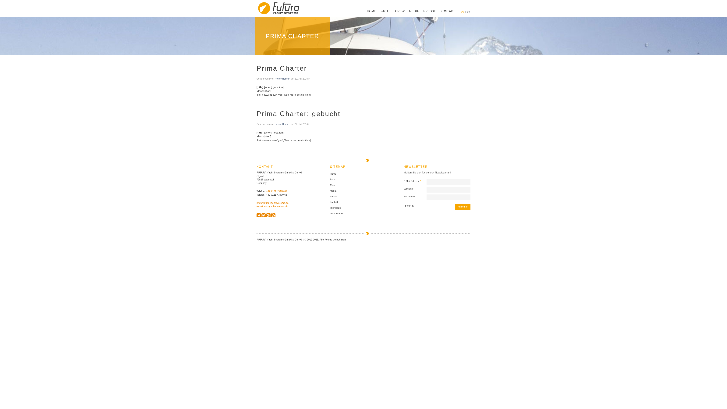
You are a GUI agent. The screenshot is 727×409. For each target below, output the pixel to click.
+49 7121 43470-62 (276, 191)
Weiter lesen (264, 98)
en (468, 11)
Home (371, 11)
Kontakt (448, 11)
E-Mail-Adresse (412, 181)
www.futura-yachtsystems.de (272, 206)
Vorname (409, 188)
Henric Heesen (282, 78)
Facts (386, 11)
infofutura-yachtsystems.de (273, 202)
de (462, 11)
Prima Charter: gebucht (298, 114)
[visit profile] (259, 215)
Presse (429, 11)
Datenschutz (336, 213)
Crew (400, 11)
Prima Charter (282, 68)
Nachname (410, 196)
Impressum (335, 208)
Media (414, 11)
